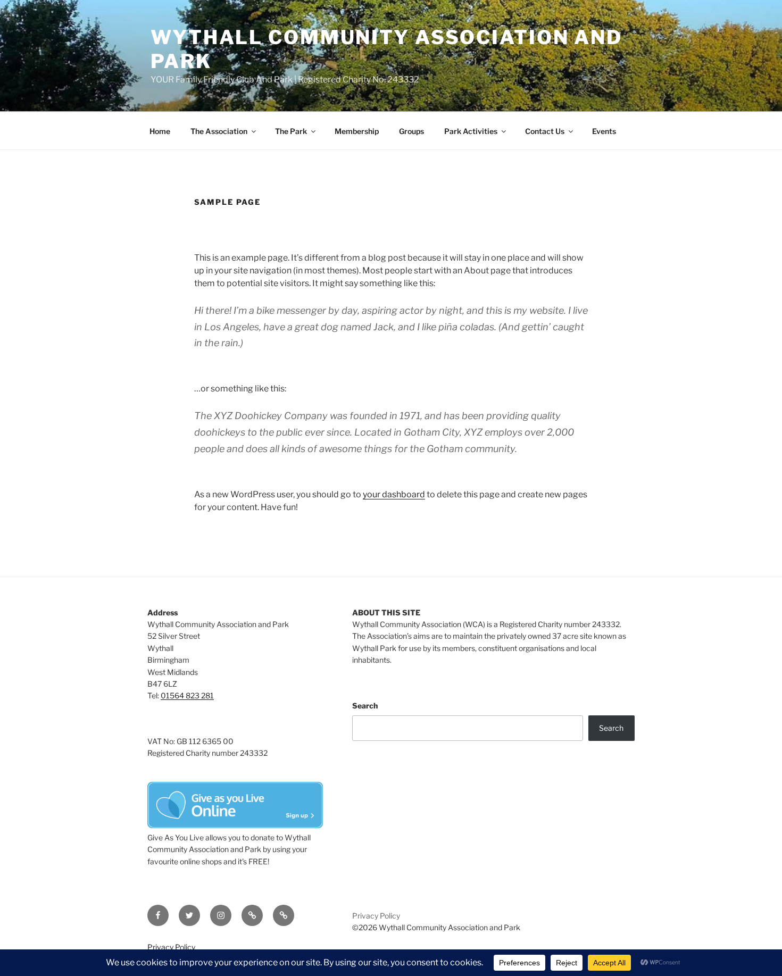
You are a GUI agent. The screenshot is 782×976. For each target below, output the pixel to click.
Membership (357, 131)
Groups (411, 131)
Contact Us (544, 131)
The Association (218, 131)
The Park (291, 131)
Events (604, 131)
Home (159, 131)
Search (365, 705)
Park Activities (470, 131)
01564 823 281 (187, 695)
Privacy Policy (376, 915)
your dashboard (394, 494)
